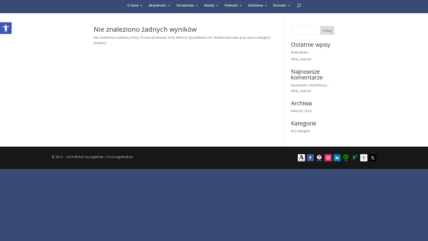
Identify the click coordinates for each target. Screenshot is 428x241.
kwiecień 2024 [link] (301, 111)
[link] (6, 28)
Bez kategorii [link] (300, 131)
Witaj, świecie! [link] (301, 59)
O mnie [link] (132, 5)
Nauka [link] (209, 5)
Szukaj (327, 30)
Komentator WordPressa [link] (309, 85)
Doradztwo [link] (185, 5)
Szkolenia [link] (255, 5)
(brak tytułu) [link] (299, 52)
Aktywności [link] (157, 5)
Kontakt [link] (279, 5)
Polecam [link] (231, 5)
